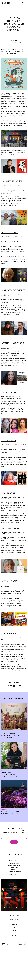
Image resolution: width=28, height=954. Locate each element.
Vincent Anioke (11, 528)
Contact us (14, 924)
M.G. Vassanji (9, 581)
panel (17, 100)
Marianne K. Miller (13, 290)
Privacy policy (14, 930)
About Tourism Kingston (14, 922)
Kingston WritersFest (11, 51)
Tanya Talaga (9, 393)
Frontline (14, 935)
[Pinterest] (21, 855)
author (9, 95)
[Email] (20, 686)
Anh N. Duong (9, 232)
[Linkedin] (18, 855)
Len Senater (9, 634)
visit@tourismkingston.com (14, 871)
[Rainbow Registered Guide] (7, 944)
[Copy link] (8, 686)
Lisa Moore (8, 493)
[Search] (22, 3)
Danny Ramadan (11, 181)
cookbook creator (5, 98)
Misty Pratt (8, 440)
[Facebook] (11, 686)
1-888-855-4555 (14, 868)
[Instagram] (9, 855)
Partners (14, 927)
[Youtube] (15, 855)
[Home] (6, 3)
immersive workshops (19, 113)
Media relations (14, 919)
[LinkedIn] (14, 686)
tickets (21, 121)
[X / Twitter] (17, 686)
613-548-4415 (14, 869)
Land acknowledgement (14, 933)
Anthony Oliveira (12, 343)
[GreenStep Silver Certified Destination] (22, 944)
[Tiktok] (12, 855)
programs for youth (6, 113)
